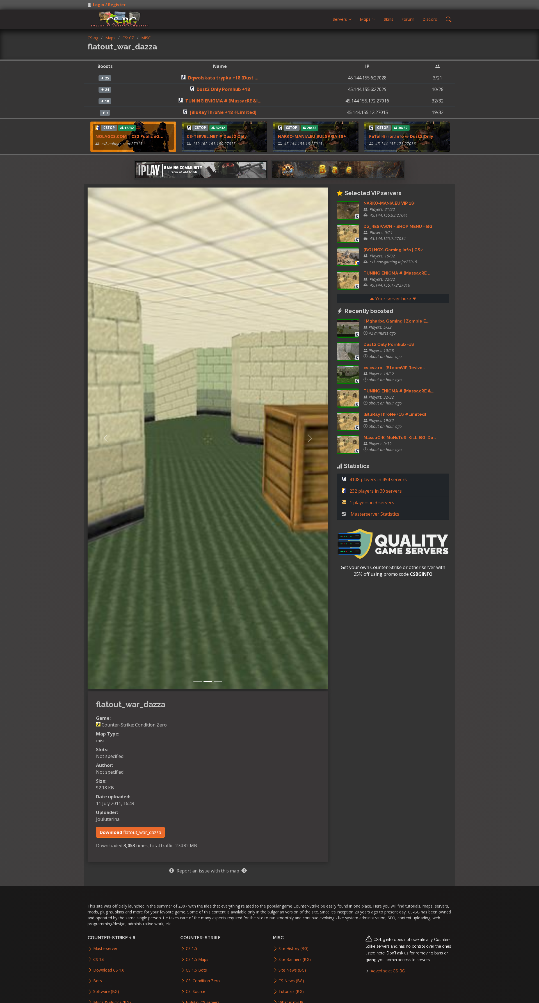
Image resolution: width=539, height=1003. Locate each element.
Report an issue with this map (208, 871)
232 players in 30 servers (375, 491)
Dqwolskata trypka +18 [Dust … (223, 78)
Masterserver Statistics (375, 514)
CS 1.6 (98, 959)
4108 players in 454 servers (377, 479)
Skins (388, 19)
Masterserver (105, 949)
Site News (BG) (292, 970)
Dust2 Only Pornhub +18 (223, 89)
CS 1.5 (191, 949)
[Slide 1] (197, 681)
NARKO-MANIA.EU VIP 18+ (390, 203)
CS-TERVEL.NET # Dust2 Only (217, 136)
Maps (110, 37)
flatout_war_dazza (130, 832)
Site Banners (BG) (294, 959)
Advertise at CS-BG (388, 971)
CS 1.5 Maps (197, 959)
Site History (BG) (293, 949)
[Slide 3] (218, 681)
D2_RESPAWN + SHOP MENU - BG (398, 226)
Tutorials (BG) (291, 991)
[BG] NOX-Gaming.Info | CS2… (395, 249)
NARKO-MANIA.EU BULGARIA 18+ (312, 136)
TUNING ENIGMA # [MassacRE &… (399, 391)
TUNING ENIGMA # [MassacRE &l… (223, 101)
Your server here (393, 299)
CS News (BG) (291, 981)
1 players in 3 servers (371, 502)
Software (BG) (106, 991)
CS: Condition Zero (203, 981)
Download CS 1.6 (108, 970)
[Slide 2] (208, 681)
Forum (408, 19)
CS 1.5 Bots (196, 970)
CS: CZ (128, 37)
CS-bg (93, 37)
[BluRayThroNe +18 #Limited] (223, 112)
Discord (430, 19)
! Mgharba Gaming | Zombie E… (396, 321)
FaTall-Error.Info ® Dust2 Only (401, 136)
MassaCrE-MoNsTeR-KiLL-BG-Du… (400, 437)
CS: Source (195, 991)
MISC (146, 37)
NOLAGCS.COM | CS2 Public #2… (129, 136)
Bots (97, 981)
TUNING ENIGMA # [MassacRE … (397, 273)
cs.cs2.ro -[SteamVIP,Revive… (394, 367)
